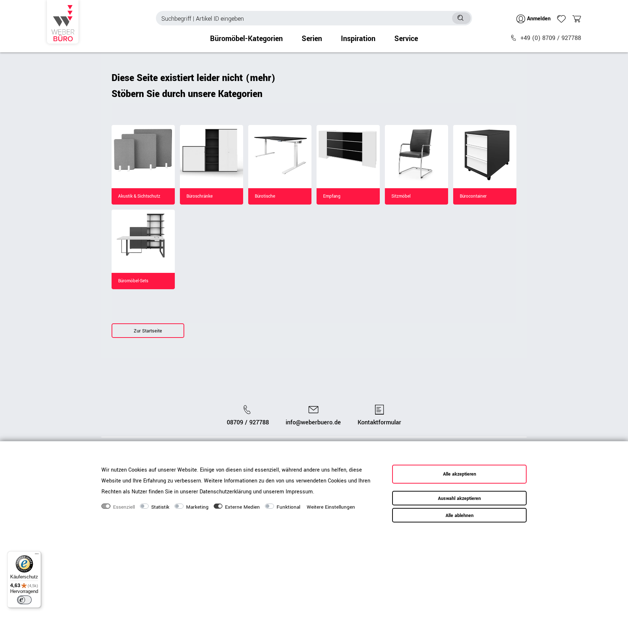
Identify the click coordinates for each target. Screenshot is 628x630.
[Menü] (36, 555)
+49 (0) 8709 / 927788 (550, 38)
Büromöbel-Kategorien (246, 38)
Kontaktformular (379, 422)
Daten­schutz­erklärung (225, 491)
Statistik (160, 507)
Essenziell (124, 507)
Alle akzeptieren (459, 474)
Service (406, 38)
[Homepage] (62, 21)
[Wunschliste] (561, 18)
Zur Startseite (148, 331)
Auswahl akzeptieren (459, 498)
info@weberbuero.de (313, 422)
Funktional (288, 507)
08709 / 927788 (248, 422)
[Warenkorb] (576, 18)
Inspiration (358, 38)
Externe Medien (242, 507)
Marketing (197, 507)
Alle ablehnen (460, 515)
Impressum (299, 491)
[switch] (24, 599)
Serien (312, 38)
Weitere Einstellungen (331, 507)
